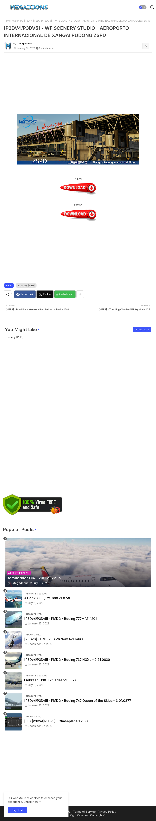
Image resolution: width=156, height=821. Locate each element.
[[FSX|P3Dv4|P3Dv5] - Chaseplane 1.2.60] (13, 721)
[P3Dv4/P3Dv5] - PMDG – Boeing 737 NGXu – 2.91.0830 (67, 660)
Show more (142, 329)
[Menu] (5, 7)
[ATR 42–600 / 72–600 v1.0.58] (13, 599)
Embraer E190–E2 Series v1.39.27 (50, 680)
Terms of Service (84, 811)
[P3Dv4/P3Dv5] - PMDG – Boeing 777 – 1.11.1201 (60, 619)
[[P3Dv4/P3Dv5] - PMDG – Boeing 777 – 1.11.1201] (13, 619)
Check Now (31, 801)
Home (7, 20)
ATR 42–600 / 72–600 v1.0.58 (47, 598)
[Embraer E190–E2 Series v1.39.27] (13, 681)
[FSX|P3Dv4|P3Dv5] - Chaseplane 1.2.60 (56, 721)
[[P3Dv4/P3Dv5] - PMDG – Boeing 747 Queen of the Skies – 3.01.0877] (13, 701)
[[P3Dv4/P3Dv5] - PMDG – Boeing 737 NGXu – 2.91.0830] (13, 660)
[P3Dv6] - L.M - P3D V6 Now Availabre (54, 639)
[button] (142, 7)
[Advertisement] (78, 82)
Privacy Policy (107, 811)
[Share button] (80, 294)
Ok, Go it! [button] (17, 810)
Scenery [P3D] (21, 20)
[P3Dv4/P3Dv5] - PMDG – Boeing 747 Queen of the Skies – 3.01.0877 (77, 701)
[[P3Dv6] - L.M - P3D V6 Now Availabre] (13, 640)
